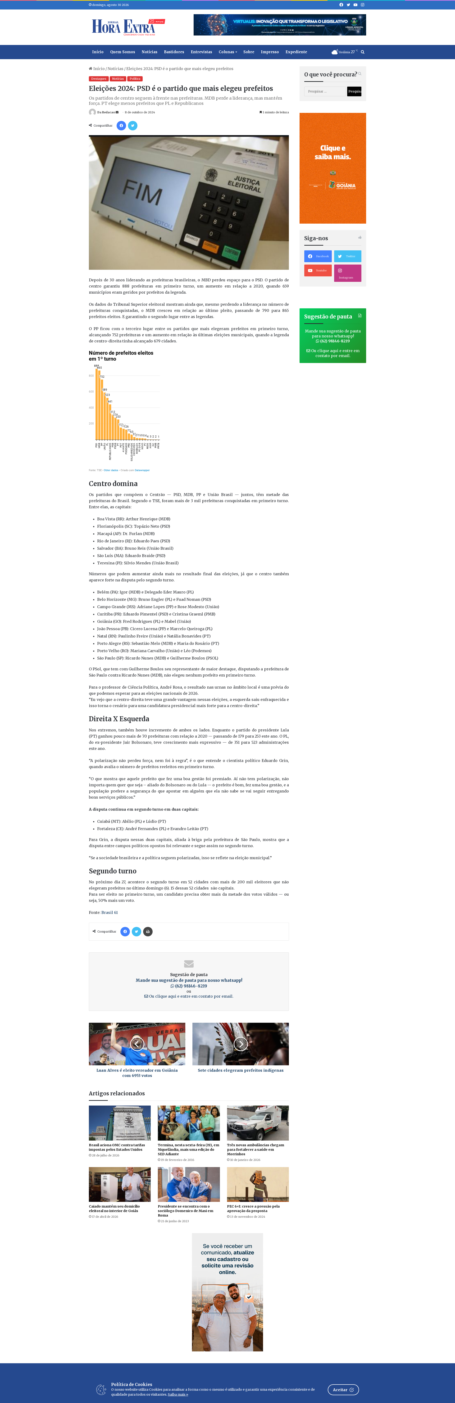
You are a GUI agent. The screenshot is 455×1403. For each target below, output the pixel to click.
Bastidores (174, 52)
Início (98, 52)
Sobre (248, 52)
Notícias (149, 52)
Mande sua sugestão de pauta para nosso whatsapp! (333, 336)
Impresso (270, 52)
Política (135, 78)
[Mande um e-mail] (117, 112)
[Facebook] (121, 125)
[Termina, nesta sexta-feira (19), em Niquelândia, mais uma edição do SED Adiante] (189, 1123)
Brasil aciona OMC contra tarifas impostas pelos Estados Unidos (117, 1147)
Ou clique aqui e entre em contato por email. (190, 996)
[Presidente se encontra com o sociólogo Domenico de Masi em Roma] (189, 1184)
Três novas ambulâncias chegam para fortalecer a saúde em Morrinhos (255, 1149)
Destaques (98, 78)
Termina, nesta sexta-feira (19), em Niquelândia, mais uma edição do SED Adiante (188, 1149)
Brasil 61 (109, 912)
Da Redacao (106, 112)
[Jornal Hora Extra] (127, 27)
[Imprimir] (148, 931)
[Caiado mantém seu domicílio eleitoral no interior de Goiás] (120, 1184)
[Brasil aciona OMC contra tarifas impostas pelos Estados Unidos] (120, 1123)
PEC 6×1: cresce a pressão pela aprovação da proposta (253, 1208)
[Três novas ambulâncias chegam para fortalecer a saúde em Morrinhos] (258, 1123)
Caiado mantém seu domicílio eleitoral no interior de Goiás (114, 1208)
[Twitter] (132, 125)
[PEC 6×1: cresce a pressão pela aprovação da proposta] (258, 1184)
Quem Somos (122, 52)
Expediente (296, 52)
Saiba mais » (178, 1394)
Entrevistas (201, 52)
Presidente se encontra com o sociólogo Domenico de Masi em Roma (185, 1210)
